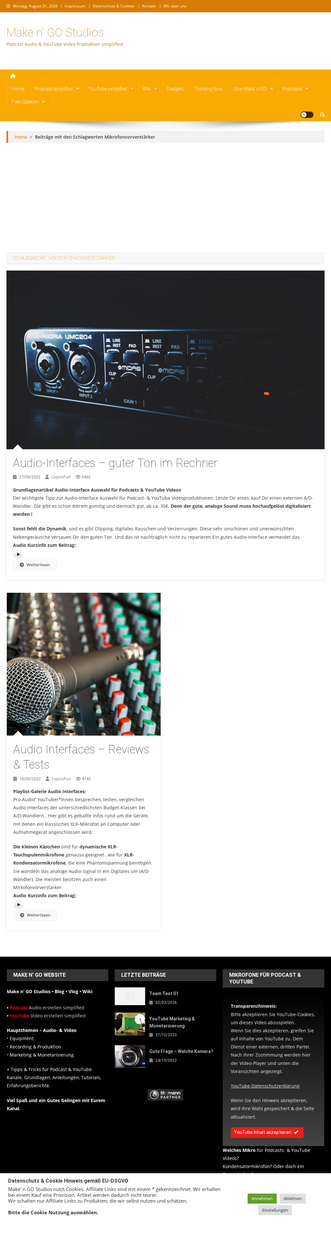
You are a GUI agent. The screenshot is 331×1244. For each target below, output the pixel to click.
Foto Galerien (25, 101)
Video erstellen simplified (48, 1016)
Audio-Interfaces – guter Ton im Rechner (115, 463)
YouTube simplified (107, 88)
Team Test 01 (163, 993)
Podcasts (292, 88)
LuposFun (61, 477)
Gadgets (175, 88)
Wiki (147, 88)
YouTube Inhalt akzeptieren (262, 1132)
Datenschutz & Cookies (113, 6)
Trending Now (208, 88)
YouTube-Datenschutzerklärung (265, 1086)
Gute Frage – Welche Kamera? (181, 1051)
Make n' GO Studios (55, 32)
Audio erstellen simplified (47, 1008)
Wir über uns (175, 6)
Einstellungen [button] (275, 1210)
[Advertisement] (166, 198)
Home (18, 88)
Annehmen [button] (262, 1198)
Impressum (75, 6)
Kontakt (149, 6)
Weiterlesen (38, 565)
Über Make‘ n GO (250, 88)
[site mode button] (307, 115)
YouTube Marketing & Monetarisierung (172, 1022)
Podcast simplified (54, 88)
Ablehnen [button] (292, 1198)
